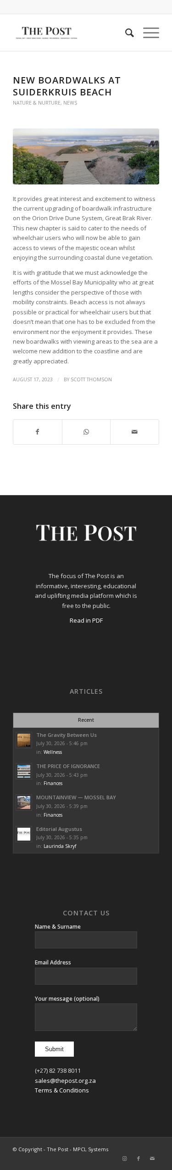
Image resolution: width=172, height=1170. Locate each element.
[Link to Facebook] (138, 1158)
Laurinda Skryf (60, 846)
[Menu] (146, 32)
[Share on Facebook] (37, 432)
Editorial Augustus (59, 828)
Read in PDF (86, 620)
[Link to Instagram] (125, 1158)
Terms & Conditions (62, 1090)
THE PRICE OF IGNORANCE (68, 766)
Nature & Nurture (37, 103)
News (70, 103)
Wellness (53, 752)
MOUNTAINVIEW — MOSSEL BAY (76, 797)
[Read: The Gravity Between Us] (24, 740)
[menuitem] (125, 32)
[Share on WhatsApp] (86, 432)
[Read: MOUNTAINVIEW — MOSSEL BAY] (24, 802)
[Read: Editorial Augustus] (24, 834)
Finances (53, 783)
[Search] (125, 32)
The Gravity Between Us (66, 734)
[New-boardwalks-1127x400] (86, 156)
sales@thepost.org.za (65, 1080)
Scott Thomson (91, 379)
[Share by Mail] (135, 432)
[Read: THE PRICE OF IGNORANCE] (24, 771)
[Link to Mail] (152, 1158)
